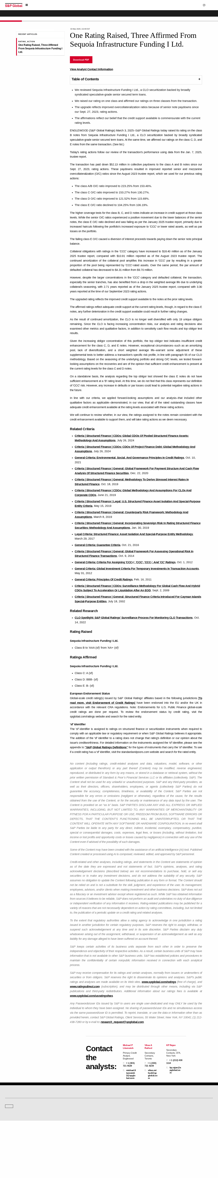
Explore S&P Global (41, 5)
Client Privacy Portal (143, 1160)
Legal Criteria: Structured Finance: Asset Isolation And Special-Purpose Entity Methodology (134, 534)
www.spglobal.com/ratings (159, 982)
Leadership (170, 1142)
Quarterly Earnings (66, 1142)
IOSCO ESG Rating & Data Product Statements (185, 1146)
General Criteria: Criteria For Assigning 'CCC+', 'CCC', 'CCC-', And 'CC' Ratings (125, 562)
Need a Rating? (202, 15)
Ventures (9, 1142)
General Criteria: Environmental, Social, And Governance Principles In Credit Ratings (129, 457)
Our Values (10, 1133)
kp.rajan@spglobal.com (175, 1070)
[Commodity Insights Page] (111, 1086)
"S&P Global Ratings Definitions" (106, 747)
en (177, 5)
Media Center (64, 1112)
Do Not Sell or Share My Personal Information (174, 1160)
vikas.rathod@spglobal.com (153, 1074)
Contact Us (192, 5)
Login (209, 5)
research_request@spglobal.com (122, 1022)
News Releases (65, 1137)
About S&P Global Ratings (16, 1112)
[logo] (13, 5)
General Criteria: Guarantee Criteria (97, 545)
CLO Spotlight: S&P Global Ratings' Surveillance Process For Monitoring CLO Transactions (134, 617)
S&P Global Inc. (16, 1121)
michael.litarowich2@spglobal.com (131, 1074)
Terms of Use (97, 1160)
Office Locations (118, 1146)
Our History (10, 1137)
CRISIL (115, 1112)
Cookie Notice (111, 1160)
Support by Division (120, 1137)
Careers (168, 1133)
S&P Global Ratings (19, 1099)
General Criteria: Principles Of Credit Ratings (103, 579)
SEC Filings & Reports (68, 1146)
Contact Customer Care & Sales (125, 1133)
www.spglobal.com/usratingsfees (91, 995)
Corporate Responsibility (175, 1137)
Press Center (10, 1146)
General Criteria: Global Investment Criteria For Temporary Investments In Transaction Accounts (137, 568)
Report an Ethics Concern (123, 1142)
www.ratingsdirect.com (85, 986)
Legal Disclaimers (81, 1160)
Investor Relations (66, 1133)
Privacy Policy (126, 1160)
